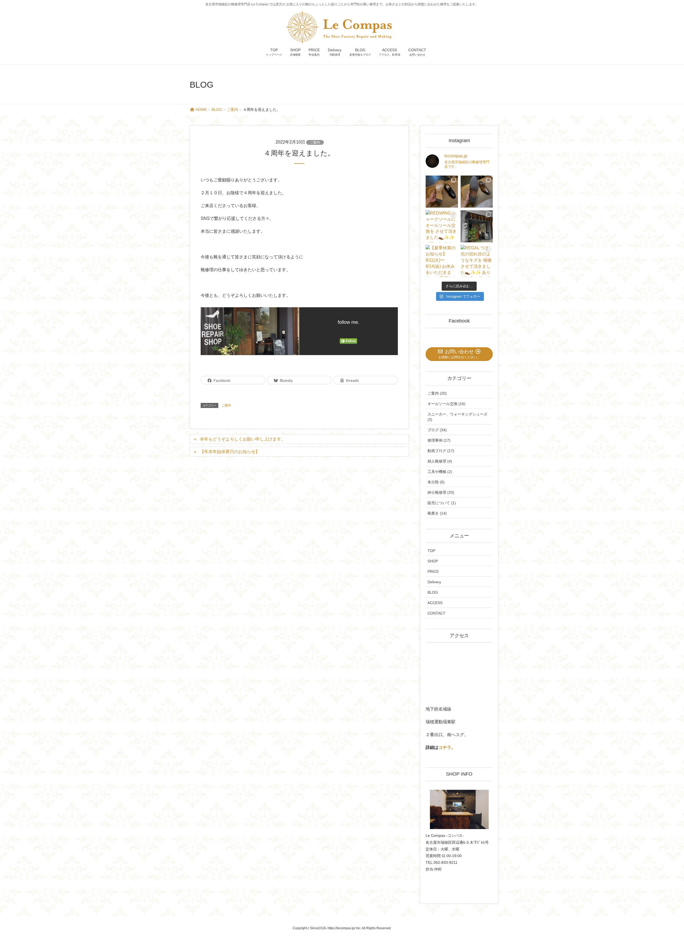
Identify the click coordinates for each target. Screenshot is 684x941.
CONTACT (436, 613)
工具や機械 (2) (440, 471)
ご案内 (315, 142)
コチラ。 (447, 747)
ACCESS (435, 603)
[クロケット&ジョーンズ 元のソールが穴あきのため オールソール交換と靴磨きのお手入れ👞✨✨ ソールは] (477, 192)
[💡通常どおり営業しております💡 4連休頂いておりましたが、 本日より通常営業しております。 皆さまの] (477, 226)
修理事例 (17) (439, 440)
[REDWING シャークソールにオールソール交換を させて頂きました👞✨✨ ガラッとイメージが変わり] (442, 226)
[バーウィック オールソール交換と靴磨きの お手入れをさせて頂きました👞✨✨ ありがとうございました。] (442, 192)
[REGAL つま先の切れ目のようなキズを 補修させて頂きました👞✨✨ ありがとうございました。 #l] (477, 261)
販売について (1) (442, 503)
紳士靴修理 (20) (441, 492)
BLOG (433, 592)
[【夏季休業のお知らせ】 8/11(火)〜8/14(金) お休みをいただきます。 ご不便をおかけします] (442, 261)
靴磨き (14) (437, 513)
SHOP (433, 561)
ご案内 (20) (437, 393)
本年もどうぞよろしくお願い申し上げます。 (242, 439)
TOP (431, 551)
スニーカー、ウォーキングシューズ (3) (457, 417)
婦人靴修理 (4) (440, 461)
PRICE (433, 571)
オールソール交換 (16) (446, 404)
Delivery (434, 582)
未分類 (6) (436, 482)
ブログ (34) (437, 430)
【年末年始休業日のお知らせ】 (230, 451)
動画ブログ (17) (441, 451)
